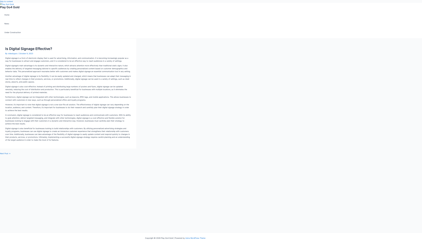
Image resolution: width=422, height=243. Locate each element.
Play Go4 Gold (9, 7)
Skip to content (6, 1)
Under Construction (12, 32)
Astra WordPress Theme (195, 238)
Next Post (5, 153)
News (6, 24)
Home (6, 15)
